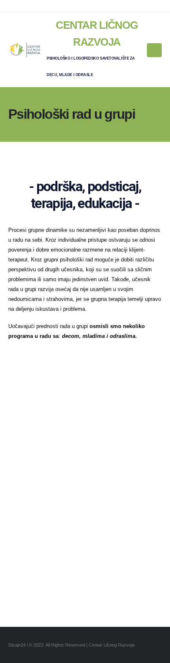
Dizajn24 (17, 644)
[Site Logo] (24, 50)
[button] (154, 50)
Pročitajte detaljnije (85, 459)
